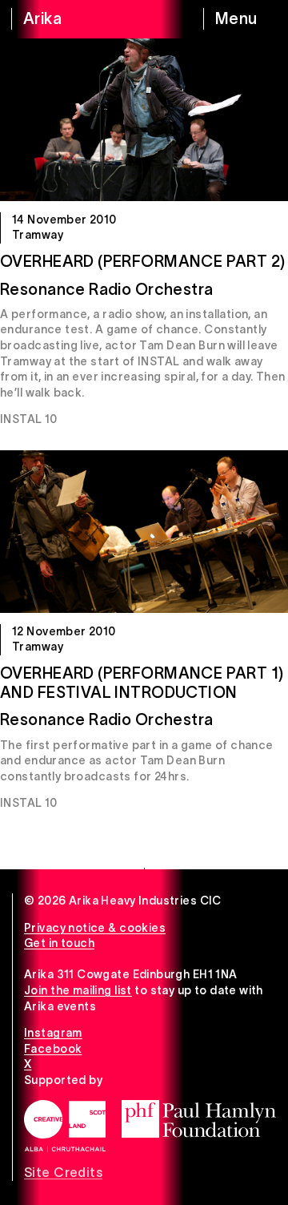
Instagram (53, 1032)
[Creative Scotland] (65, 1126)
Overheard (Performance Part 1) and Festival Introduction (142, 682)
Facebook (53, 1048)
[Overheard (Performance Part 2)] (144, 119)
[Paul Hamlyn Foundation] (199, 1119)
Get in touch (59, 943)
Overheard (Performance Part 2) (143, 261)
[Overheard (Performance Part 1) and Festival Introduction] (144, 531)
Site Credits (63, 1172)
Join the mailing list (78, 990)
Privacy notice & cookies (95, 927)
